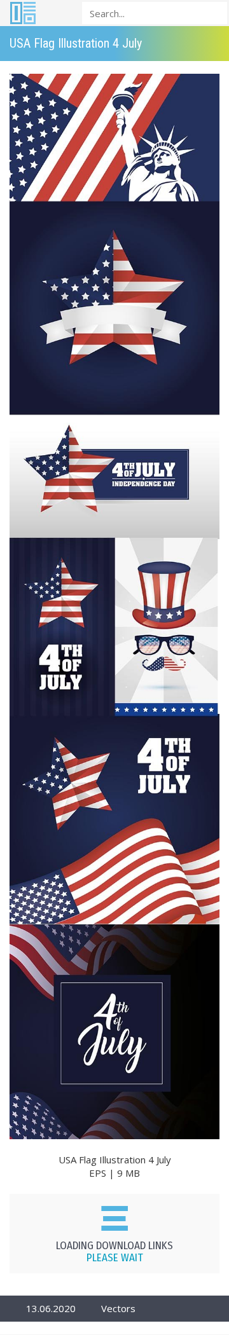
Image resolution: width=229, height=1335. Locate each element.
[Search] (213, 12)
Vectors (118, 1308)
